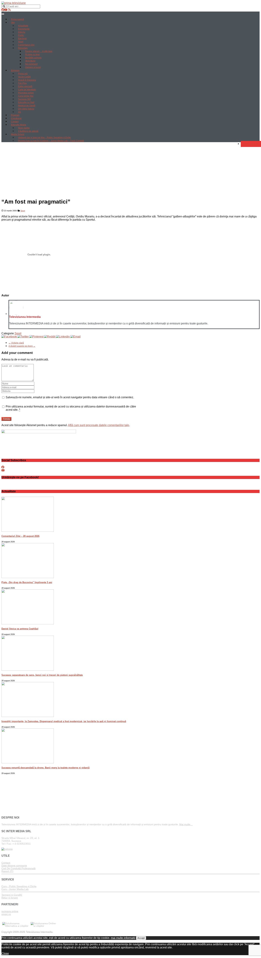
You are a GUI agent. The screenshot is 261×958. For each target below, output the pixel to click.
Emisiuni (15, 70)
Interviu (21, 32)
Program (15, 115)
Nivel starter (24, 128)
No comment (31, 64)
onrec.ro (6, 914)
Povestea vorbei (26, 93)
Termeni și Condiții (11, 894)
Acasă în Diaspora (27, 80)
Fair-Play (22, 83)
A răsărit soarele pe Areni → (22, 346)
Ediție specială (25, 86)
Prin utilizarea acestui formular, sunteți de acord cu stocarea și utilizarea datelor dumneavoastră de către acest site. (71, 408)
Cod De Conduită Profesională (18, 868)
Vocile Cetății (24, 77)
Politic (21, 35)
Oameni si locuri (33, 67)
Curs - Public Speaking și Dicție (18, 886)
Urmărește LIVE (251, 144)
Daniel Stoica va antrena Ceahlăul (19, 628)
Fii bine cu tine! (32, 54)
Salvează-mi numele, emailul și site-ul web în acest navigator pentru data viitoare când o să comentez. (70, 397)
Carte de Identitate (27, 89)
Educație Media (18, 125)
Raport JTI (7, 871)
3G (19, 112)
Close (5, 953)
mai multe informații (123, 937)
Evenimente (24, 29)
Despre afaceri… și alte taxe (38, 51)
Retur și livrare (9, 897)
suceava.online (9, 911)
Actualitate (23, 25)
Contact (14, 121)
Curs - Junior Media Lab (15, 889)
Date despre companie (14, 865)
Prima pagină (17, 19)
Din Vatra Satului (26, 109)
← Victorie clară (16, 343)
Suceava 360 (24, 99)
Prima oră (23, 73)
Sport (20, 41)
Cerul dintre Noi (25, 96)
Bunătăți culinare (33, 57)
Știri (13, 22)
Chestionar (16, 118)
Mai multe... (185, 824)
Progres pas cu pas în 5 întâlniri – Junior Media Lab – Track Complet (51, 140)
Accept (141, 938)
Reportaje (23, 48)
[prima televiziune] (13, 2)
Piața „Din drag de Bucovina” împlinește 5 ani (26, 582)
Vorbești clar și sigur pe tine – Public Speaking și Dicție (44, 137)
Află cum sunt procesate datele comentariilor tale (98, 425)
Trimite (6, 419)
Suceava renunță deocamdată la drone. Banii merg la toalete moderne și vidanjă (45, 767)
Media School (17, 134)
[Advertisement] (130, 170)
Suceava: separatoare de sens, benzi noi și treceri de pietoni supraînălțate (42, 675)
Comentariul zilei (26, 45)
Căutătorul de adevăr (28, 131)
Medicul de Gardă (26, 105)
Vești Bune (30, 61)
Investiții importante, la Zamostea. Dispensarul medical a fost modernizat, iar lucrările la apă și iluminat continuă (63, 721)
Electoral (22, 38)
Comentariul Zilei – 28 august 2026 (20, 536)
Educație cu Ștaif (26, 102)
